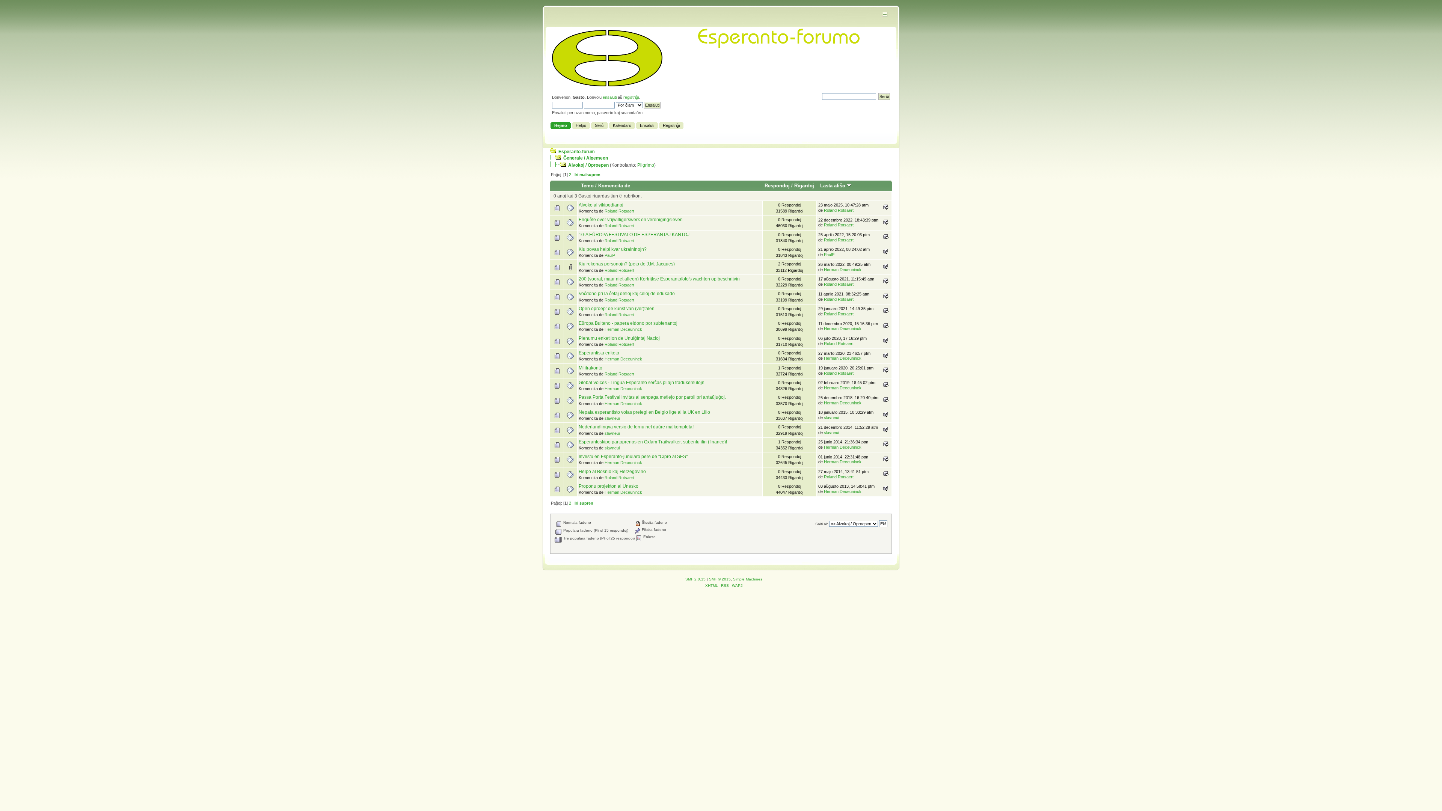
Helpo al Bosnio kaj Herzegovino (612, 471)
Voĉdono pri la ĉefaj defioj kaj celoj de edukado (627, 293)
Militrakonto (590, 368)
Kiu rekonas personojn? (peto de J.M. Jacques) (627, 264)
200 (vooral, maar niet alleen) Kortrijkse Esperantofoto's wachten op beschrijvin (659, 279)
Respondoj (777, 185)
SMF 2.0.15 (695, 579)
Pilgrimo (645, 165)
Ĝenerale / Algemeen (585, 158)
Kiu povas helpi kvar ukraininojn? (613, 249)
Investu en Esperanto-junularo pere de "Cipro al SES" (633, 456)
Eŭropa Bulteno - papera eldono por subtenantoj (628, 323)
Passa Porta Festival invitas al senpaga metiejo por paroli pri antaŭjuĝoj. (652, 397)
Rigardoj (804, 185)
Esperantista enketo (599, 353)
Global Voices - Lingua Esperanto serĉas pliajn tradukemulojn (641, 382)
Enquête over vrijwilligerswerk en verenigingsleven (631, 219)
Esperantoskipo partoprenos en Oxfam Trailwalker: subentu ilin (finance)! (653, 442)
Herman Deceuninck (842, 269)
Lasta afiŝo (833, 185)
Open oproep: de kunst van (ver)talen (617, 308)
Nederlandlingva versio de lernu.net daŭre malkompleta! (636, 427)
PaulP (610, 255)
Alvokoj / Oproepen (588, 165)
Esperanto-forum (576, 151)
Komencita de (614, 185)
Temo (587, 185)
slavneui (612, 418)
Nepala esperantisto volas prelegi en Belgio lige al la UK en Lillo (644, 412)
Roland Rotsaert (619, 211)
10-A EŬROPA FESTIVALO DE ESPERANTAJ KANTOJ (634, 234)
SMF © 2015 (720, 579)
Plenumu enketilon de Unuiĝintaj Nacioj (619, 338)
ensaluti (610, 97)
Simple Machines (747, 579)
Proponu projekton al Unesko (608, 486)
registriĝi (631, 97)
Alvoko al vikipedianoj (601, 205)
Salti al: (821, 524)
